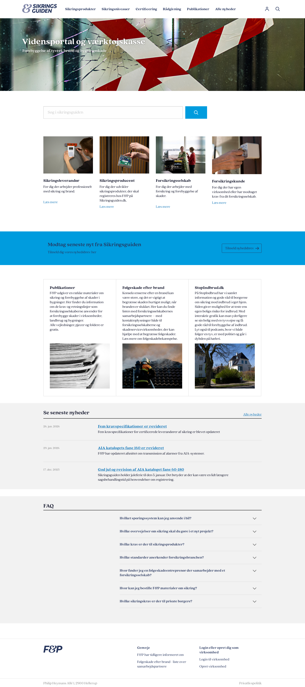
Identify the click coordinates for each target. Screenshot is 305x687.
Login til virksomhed (214, 659)
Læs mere (50, 202)
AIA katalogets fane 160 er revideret (131, 448)
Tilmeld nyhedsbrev (239, 248)
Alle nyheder (252, 414)
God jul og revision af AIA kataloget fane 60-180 (141, 470)
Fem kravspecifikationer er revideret (132, 426)
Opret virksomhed (212, 666)
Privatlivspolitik (250, 683)
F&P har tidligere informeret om (160, 655)
